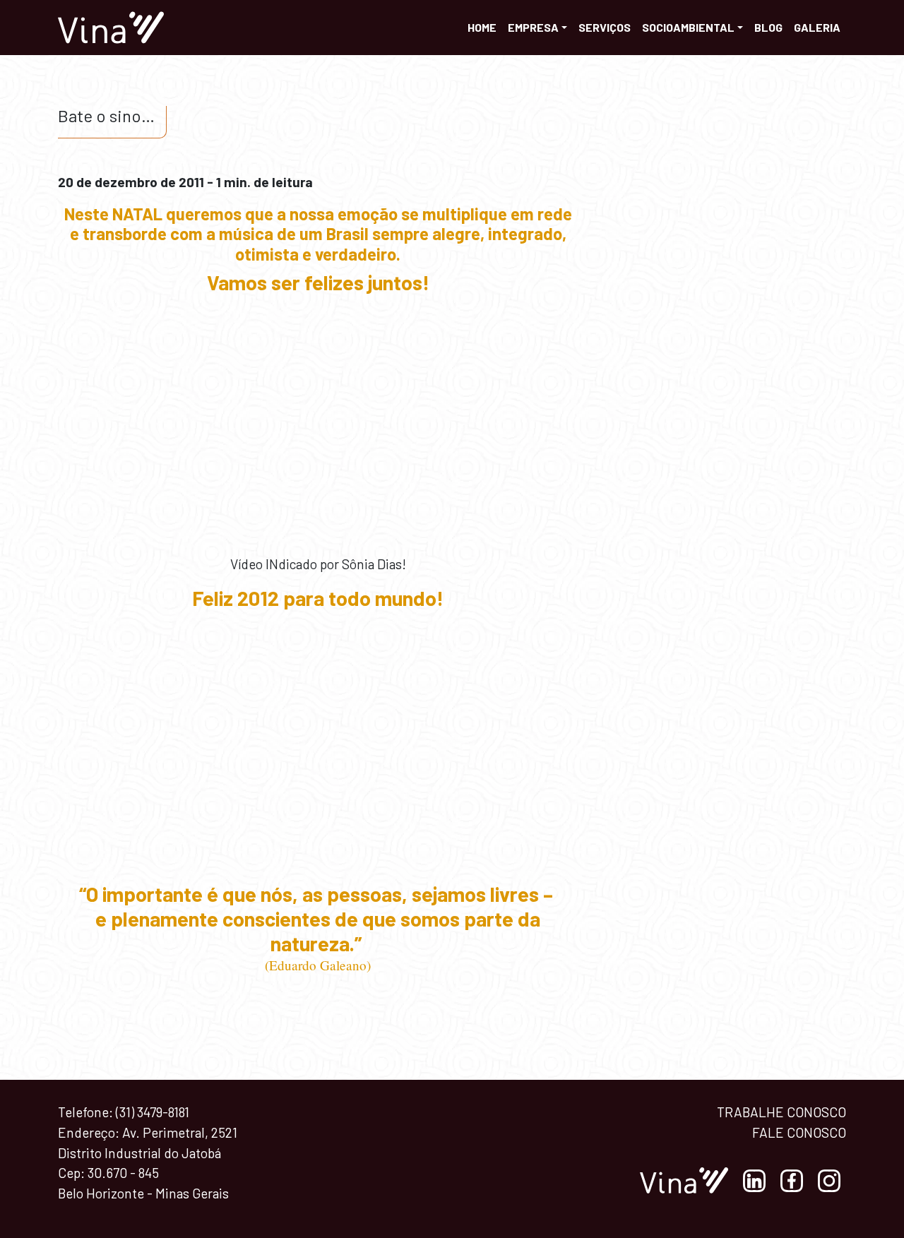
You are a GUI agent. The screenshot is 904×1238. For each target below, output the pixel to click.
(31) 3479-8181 (152, 1112)
